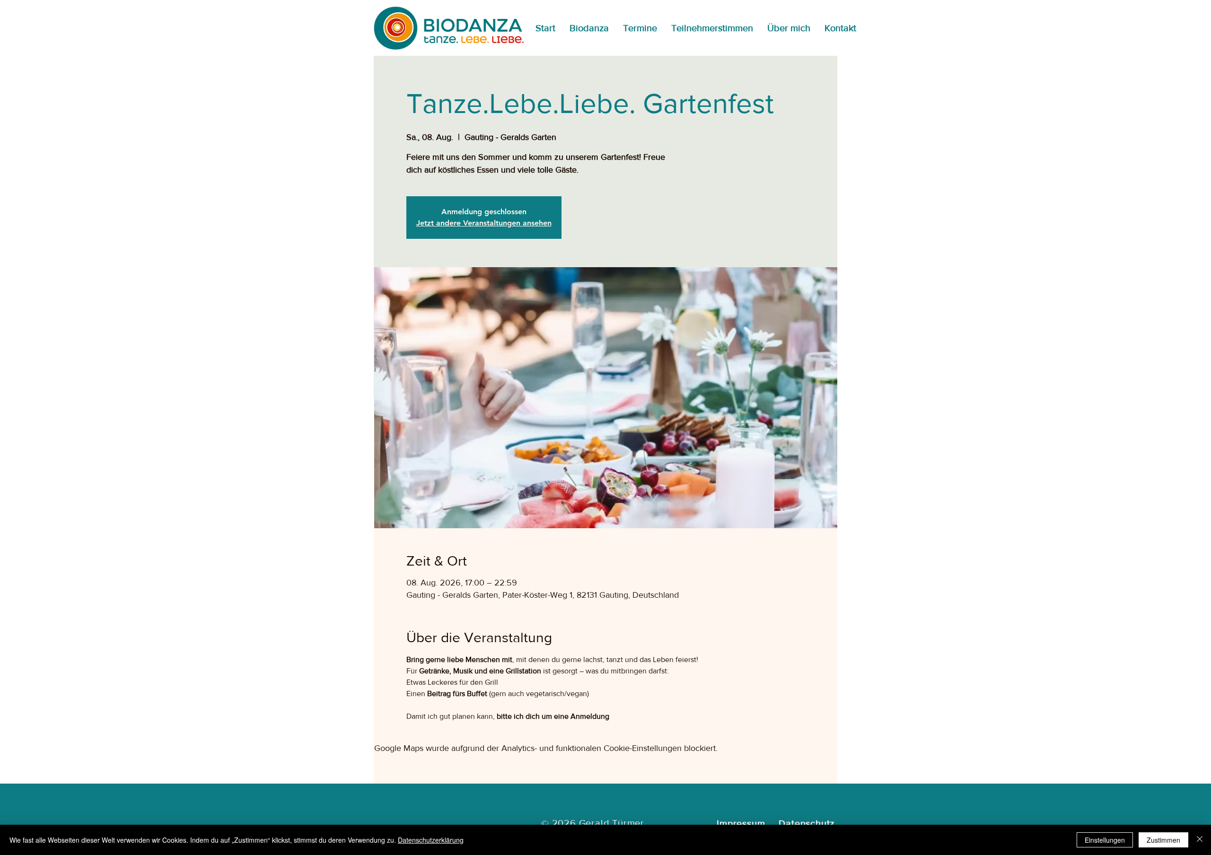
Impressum (741, 823)
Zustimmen (1163, 840)
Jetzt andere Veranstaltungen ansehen (484, 222)
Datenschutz (806, 823)
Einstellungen (1105, 840)
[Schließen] (1199, 839)
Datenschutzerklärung (431, 840)
